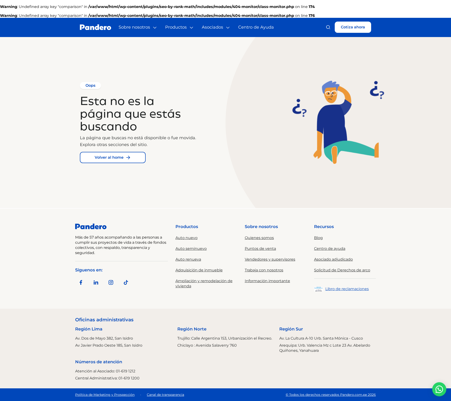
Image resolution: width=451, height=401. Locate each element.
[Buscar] (328, 27)
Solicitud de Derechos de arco (342, 270)
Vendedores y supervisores (270, 259)
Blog (318, 238)
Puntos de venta (260, 248)
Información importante (267, 281)
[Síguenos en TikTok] (126, 282)
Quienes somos (259, 238)
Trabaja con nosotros (264, 270)
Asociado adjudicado (333, 259)
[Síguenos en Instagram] (111, 282)
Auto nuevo (186, 238)
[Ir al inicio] (95, 27)
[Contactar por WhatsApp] (439, 389)
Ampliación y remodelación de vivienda (204, 283)
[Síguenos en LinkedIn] (95, 282)
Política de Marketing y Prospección (105, 395)
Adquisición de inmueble (199, 270)
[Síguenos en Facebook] (80, 282)
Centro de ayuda (329, 248)
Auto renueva (188, 259)
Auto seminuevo (191, 248)
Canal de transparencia (165, 395)
